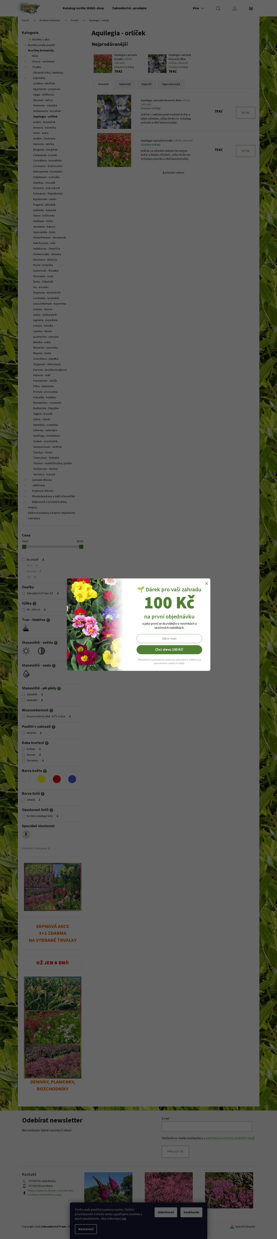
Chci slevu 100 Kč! (169, 649)
